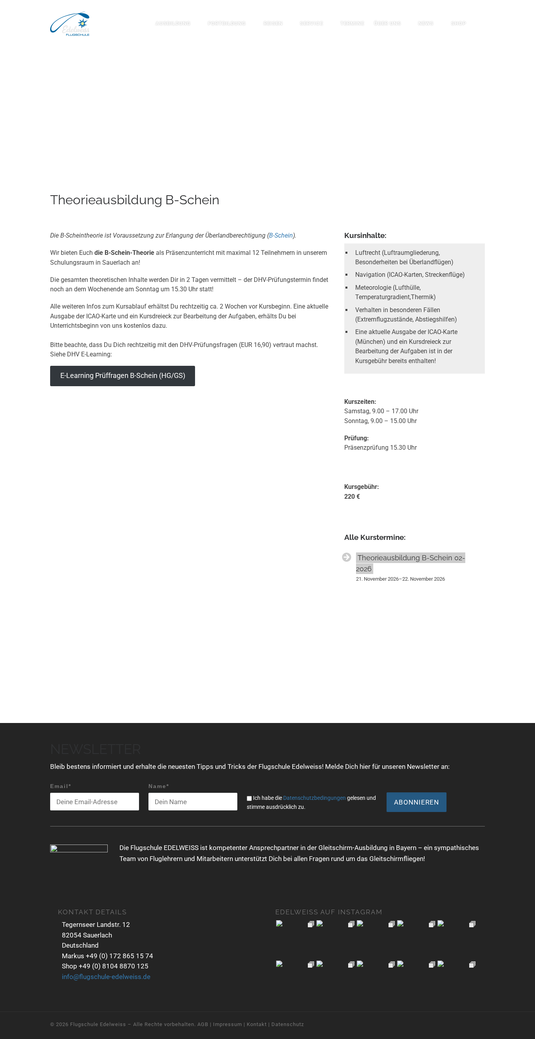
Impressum (227, 1024)
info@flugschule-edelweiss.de (106, 977)
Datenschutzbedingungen (314, 798)
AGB (202, 1024)
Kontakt (257, 1024)
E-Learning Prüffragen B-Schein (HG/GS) (122, 376)
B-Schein (281, 235)
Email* (60, 786)
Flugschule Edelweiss (98, 1024)
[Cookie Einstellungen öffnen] (17, 1029)
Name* (158, 786)
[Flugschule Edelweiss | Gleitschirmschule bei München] (69, 22)
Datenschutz (287, 1024)
